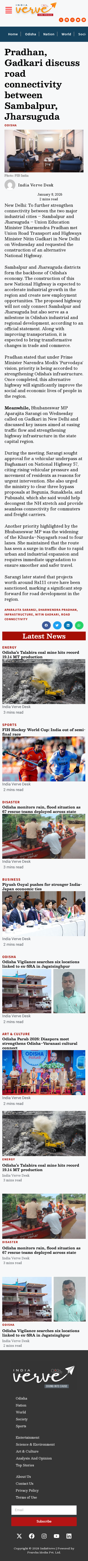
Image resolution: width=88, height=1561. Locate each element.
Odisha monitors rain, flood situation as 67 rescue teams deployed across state (41, 809)
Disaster (11, 802)
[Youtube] (78, 20)
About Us (23, 1476)
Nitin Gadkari (47, 614)
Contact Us (24, 1483)
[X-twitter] (61, 20)
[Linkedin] (83, 20)
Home (13, 34)
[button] (8, 11)
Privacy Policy (27, 1490)
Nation (48, 34)
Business (11, 879)
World (66, 34)
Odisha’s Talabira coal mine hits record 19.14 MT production (40, 654)
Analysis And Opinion (34, 1458)
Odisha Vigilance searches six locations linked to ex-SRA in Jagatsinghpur (40, 964)
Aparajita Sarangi (20, 610)
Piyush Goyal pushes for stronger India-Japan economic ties (42, 886)
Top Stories (25, 1465)
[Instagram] (72, 20)
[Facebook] (67, 20)
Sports (9, 724)
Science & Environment (35, 1444)
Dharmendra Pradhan (57, 610)
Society (22, 1419)
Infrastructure (19, 614)
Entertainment (27, 1437)
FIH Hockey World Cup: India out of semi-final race (43, 732)
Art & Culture (16, 1034)
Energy (9, 647)
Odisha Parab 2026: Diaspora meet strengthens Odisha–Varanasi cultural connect (39, 1043)
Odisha (30, 34)
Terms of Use (26, 1497)
